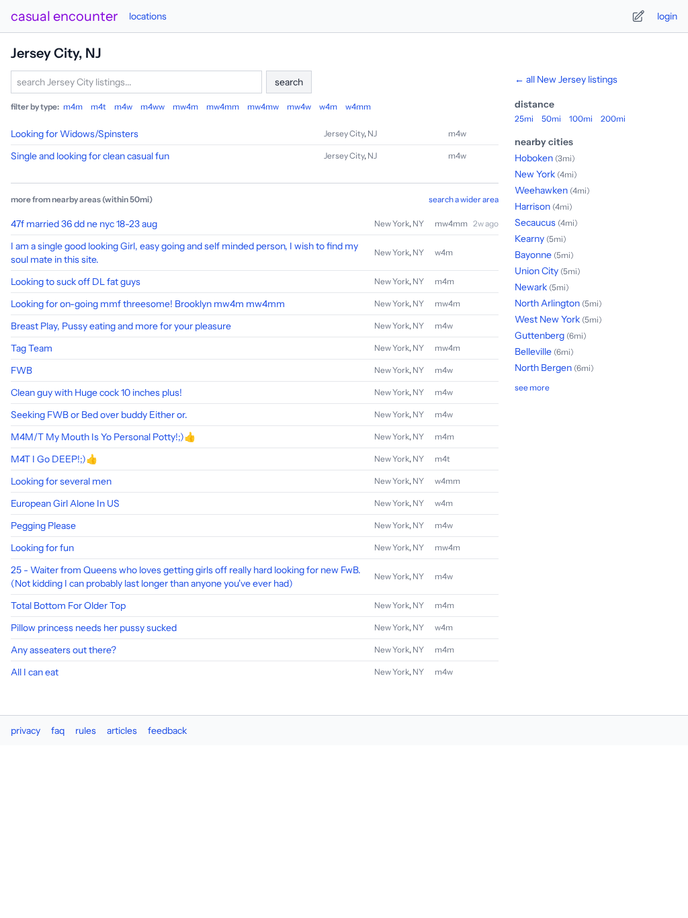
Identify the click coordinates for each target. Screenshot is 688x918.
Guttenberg (539, 335)
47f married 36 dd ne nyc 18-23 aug (84, 224)
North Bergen (543, 368)
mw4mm (222, 106)
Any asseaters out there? (63, 650)
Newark (531, 287)
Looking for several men (61, 481)
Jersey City (344, 133)
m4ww (152, 106)
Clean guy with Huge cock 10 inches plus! (96, 392)
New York (391, 223)
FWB (21, 370)
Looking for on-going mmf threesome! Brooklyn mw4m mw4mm (148, 304)
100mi (581, 119)
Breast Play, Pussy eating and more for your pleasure (121, 326)
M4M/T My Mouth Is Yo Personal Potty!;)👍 (103, 437)
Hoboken (534, 158)
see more (532, 387)
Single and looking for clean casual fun (90, 156)
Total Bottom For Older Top (68, 605)
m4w (123, 106)
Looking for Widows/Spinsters (74, 134)
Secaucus (535, 222)
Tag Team (31, 348)
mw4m (185, 106)
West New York (547, 319)
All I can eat (34, 672)
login (667, 16)
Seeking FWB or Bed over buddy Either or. (99, 415)
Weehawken (541, 190)
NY (418, 223)
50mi (551, 119)
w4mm (358, 106)
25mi (524, 119)
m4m (73, 106)
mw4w (299, 106)
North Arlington (547, 303)
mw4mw (263, 106)
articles (122, 730)
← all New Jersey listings (566, 79)
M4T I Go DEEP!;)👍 (54, 459)
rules (85, 730)
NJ (372, 133)
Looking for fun (42, 548)
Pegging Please (43, 525)
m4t (98, 106)
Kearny (529, 239)
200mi (613, 119)
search (289, 82)
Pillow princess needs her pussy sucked (94, 628)
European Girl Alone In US (65, 503)
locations (148, 16)
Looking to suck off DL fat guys (75, 282)
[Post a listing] (638, 16)
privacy (25, 730)
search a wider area (464, 199)
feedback (167, 730)
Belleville (533, 351)
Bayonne (533, 255)
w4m (328, 106)
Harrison (532, 206)
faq (57, 730)
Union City (536, 271)
